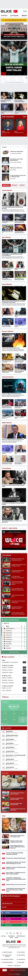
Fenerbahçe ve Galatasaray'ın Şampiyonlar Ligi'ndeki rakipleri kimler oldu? (16, 879)
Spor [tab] (22, 185)
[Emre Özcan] (5, 177)
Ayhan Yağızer (13, 169)
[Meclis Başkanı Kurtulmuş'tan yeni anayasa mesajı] (5, 836)
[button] (2, 134)
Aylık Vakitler (5, 723)
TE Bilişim (17, 974)
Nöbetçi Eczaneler (8, 952)
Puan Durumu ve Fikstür (7, 959)
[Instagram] (14, 933)
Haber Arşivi (21, 962)
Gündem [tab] (6, 185)
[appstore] (10, 965)
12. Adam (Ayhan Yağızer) (15, 153)
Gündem (25, 15)
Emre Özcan (12, 178)
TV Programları (15, 15)
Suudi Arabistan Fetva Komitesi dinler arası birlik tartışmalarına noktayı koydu (15, 890)
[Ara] (24, 11)
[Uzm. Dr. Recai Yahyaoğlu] (5, 160)
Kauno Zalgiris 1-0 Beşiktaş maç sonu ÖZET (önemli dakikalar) (15, 873)
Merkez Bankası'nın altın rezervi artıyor (16, 884)
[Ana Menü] (26, 11)
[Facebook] (7, 933)
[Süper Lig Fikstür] (25, 657)
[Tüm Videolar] (25, 815)
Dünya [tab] (15, 185)
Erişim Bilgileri (11, 936)
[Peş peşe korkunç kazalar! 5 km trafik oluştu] (5, 809)
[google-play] (17, 965)
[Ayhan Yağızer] (5, 168)
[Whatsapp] (21, 933)
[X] (11, 933)
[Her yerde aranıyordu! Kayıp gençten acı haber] (5, 798)
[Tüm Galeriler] (25, 773)
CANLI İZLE (4, 15)
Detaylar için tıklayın (14, 652)
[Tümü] (25, 697)
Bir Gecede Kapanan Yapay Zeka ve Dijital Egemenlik (18, 176)
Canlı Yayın (3, 936)
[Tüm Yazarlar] (25, 147)
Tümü (24, 116)
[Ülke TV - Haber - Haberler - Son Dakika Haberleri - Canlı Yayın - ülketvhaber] (10, 11)
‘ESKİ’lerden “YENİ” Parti (16, 167)
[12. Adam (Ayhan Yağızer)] (5, 152)
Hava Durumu (22, 952)
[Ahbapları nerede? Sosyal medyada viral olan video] (5, 841)
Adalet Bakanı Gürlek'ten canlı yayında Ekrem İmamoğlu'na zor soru (16, 863)
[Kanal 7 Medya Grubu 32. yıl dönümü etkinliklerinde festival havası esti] (5, 846)
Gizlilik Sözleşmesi (21, 936)
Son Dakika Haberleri (8, 962)
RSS (5, 970)
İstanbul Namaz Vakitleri (8, 956)
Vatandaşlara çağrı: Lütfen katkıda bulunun (16, 159)
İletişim (16, 937)
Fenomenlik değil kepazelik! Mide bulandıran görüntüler (14, 853)
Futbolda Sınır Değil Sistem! (16, 151)
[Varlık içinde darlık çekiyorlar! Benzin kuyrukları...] (5, 793)
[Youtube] (17, 933)
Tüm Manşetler (21, 959)
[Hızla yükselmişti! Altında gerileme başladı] (5, 804)
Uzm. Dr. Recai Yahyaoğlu (15, 162)
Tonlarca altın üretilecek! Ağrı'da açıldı (16, 858)
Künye (11, 937)
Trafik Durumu (21, 955)
